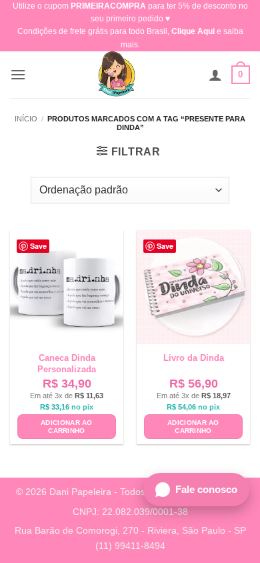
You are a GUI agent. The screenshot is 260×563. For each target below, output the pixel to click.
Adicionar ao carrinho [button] (67, 426)
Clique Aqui (193, 31)
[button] (18, 74)
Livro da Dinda (193, 358)
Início (26, 119)
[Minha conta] (215, 74)
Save (38, 246)
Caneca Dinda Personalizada (66, 363)
